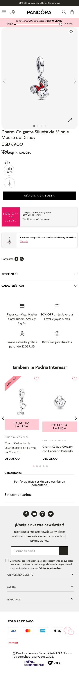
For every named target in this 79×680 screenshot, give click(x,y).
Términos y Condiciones (38, 219)
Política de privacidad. (50, 568)
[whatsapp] (21, 259)
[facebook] (16, 259)
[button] (9, 170)
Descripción (10, 274)
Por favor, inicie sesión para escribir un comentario (39, 483)
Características (12, 285)
